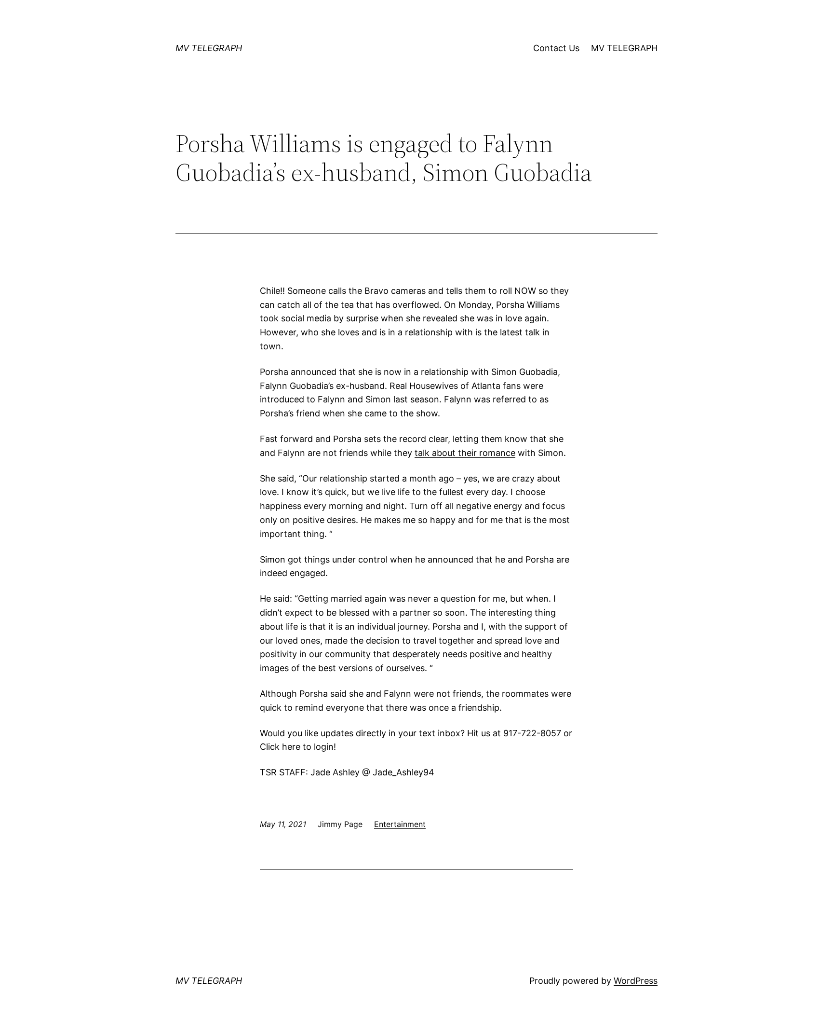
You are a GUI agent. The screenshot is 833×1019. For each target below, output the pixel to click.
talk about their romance (465, 453)
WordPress (636, 981)
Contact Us (556, 48)
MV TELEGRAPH (208, 48)
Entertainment (400, 824)
